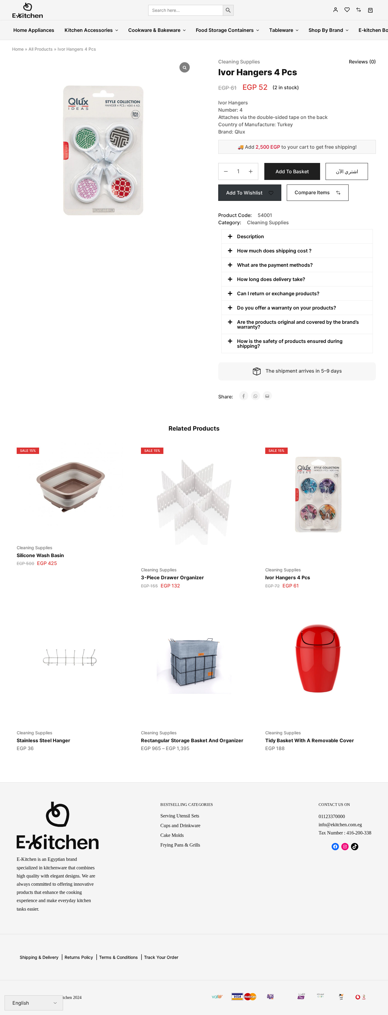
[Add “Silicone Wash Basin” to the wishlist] (62, 529)
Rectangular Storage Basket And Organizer (192, 740)
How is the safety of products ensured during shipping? (290, 343)
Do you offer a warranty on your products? (286, 308)
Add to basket (292, 171)
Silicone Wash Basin (40, 555)
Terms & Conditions (118, 957)
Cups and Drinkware (180, 825)
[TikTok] (354, 846)
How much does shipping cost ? (274, 251)
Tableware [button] (281, 30)
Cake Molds (172, 835)
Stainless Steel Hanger (43, 740)
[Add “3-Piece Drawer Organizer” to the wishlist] (186, 551)
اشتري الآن (347, 171)
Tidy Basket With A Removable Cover (309, 740)
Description (250, 236)
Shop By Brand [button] (326, 30)
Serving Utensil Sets (179, 815)
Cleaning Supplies (239, 62)
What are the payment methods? (275, 265)
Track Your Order (161, 957)
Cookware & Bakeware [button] (154, 30)
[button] (317, 192)
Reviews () (362, 62)
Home (18, 49)
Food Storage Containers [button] (225, 30)
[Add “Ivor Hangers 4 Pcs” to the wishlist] (311, 551)
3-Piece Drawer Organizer (172, 577)
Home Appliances (33, 30)
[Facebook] (335, 846)
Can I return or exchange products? (278, 293)
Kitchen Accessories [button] (89, 30)
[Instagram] (345, 846)
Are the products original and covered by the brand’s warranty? (298, 324)
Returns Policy (79, 957)
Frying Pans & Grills (180, 845)
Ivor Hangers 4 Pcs (287, 577)
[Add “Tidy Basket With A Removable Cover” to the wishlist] (311, 714)
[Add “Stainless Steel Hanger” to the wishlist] (62, 714)
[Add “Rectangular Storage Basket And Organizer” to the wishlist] (186, 714)
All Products (40, 49)
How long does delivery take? (271, 279)
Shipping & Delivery (39, 957)
